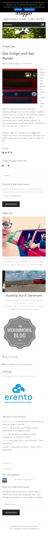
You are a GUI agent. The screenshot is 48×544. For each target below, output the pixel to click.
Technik (28, 133)
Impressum (6, 463)
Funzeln (5, 135)
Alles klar (18, 9)
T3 (34, 138)
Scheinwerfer (22, 138)
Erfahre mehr (29, 9)
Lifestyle (11, 529)
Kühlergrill (36, 135)
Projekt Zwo (12, 138)
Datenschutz (7, 469)
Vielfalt (37, 138)
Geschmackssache (25, 135)
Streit (30, 138)
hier (40, 264)
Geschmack (13, 135)
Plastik (4, 138)
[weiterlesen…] (25, 126)
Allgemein (13, 133)
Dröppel (21, 133)
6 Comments (27, 63)
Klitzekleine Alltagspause (23, 479)
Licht (43, 135)
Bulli (38, 133)
